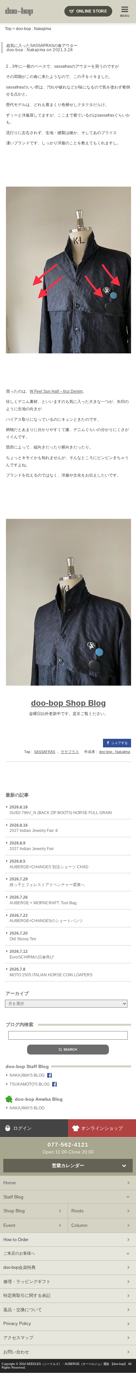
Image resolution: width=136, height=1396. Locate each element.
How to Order (15, 1239)
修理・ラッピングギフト (27, 1281)
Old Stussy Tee (23, 936)
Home (9, 1182)
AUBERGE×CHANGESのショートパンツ (46, 918)
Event (9, 1225)
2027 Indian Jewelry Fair (32, 846)
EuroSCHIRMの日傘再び (32, 954)
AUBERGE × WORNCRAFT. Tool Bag (43, 900)
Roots (77, 1210)
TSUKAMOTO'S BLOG (30, 1084)
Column (79, 1225)
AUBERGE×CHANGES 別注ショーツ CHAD (49, 864)
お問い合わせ (16, 1351)
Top (8, 28)
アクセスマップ (18, 1337)
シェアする (119, 743)
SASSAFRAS (44, 752)
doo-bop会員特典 (19, 1267)
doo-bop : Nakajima (33, 28)
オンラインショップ (102, 1128)
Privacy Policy (17, 1323)
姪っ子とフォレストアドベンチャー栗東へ (47, 882)
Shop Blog (14, 1210)
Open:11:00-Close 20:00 (68, 1148)
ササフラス (70, 752)
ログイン (22, 1128)
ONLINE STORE (91, 11)
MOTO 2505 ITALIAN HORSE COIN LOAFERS (51, 972)
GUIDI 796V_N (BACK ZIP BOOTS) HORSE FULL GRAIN (61, 810)
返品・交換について (22, 1309)
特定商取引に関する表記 (27, 1295)
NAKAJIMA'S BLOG (27, 1075)
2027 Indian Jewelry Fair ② (34, 828)
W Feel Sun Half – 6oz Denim (56, 391)
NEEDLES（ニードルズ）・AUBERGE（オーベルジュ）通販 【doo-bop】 (77, 1364)
